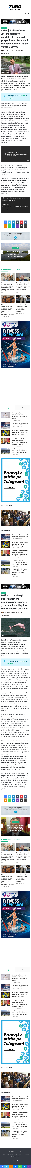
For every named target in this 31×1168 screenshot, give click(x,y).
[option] (15, 7)
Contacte (27, 1154)
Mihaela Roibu (6, 50)
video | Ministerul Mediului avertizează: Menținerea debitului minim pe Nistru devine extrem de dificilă (15, 253)
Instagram (10, 98)
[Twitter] (9, 222)
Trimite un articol (15, 1156)
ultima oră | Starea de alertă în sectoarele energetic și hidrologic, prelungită (20, 432)
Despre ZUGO (5, 1154)
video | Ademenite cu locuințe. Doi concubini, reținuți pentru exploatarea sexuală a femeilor (23, 308)
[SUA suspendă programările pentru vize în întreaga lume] (5, 425)
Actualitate (4, 27)
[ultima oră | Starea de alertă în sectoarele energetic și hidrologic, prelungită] (5, 433)
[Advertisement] (15, 386)
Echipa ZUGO (13, 1154)
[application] (15, 205)
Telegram (22, 96)
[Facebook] (5, 222)
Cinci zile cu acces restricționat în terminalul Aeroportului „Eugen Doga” (20, 450)
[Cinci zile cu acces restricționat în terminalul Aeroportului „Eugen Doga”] (5, 451)
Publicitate (20, 1154)
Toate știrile (15, 247)
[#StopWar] (15, 7)
